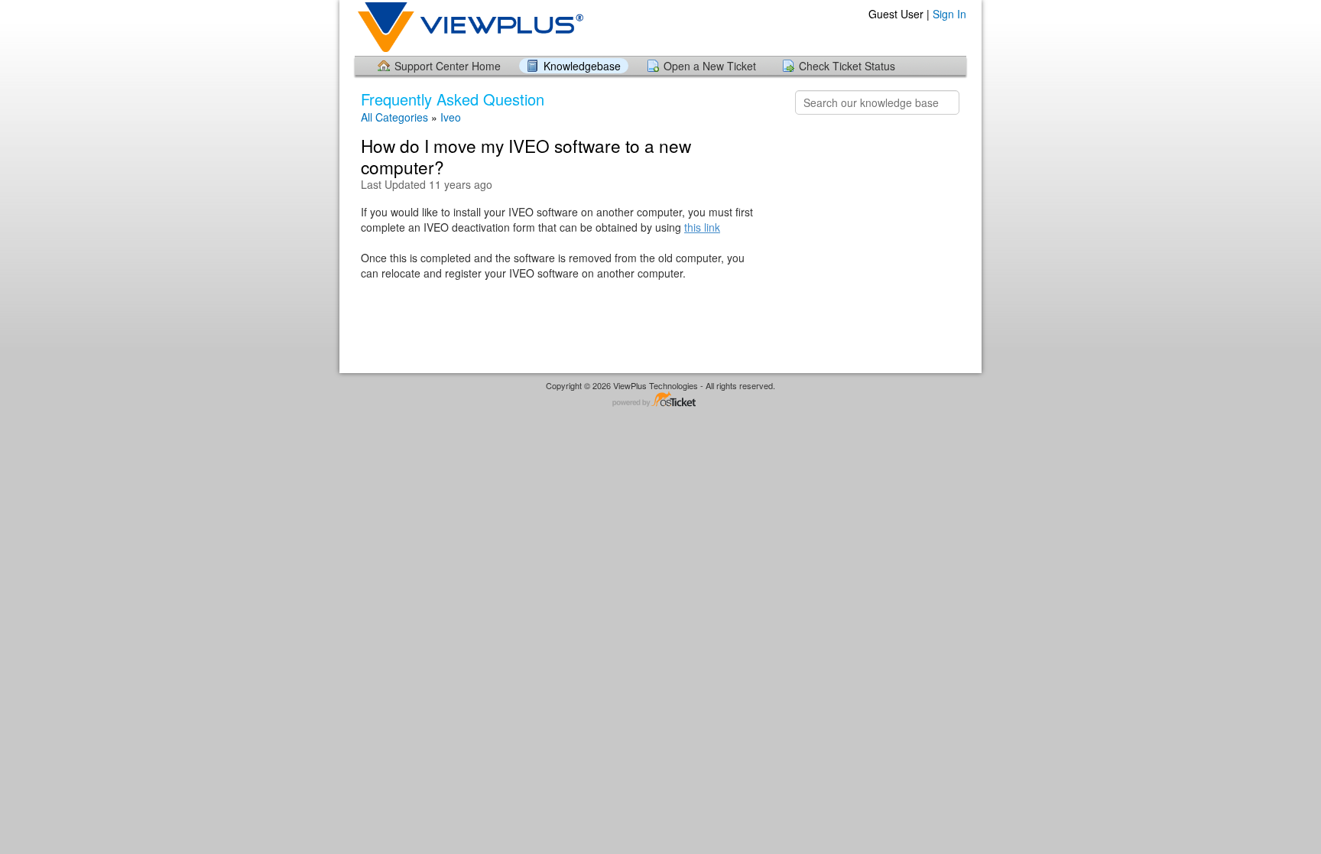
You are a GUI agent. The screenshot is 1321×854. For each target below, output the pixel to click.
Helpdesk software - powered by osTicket (660, 400)
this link (702, 227)
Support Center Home (447, 65)
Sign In (949, 13)
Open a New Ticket (710, 65)
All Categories (394, 117)
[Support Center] (469, 27)
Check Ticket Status (847, 65)
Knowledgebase (582, 65)
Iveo (450, 117)
